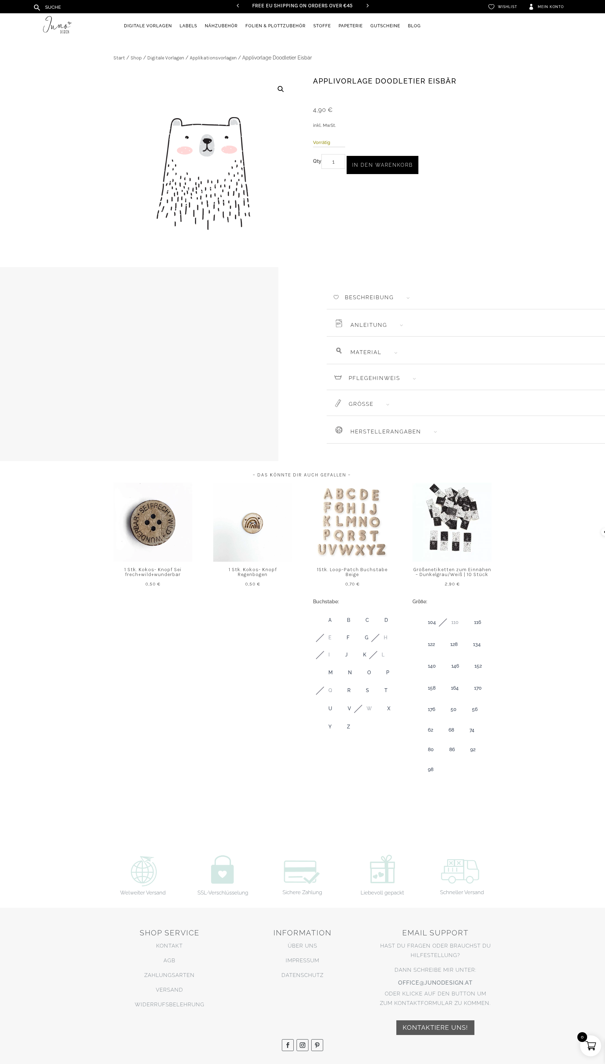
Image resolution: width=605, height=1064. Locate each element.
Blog (414, 25)
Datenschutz (302, 975)
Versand (169, 990)
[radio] (323, 620)
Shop (136, 58)
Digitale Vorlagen (148, 25)
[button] (280, 89)
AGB (169, 960)
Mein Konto (551, 7)
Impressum (302, 960)
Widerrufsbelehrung (169, 1004)
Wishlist (507, 7)
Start (119, 58)
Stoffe (322, 25)
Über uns (302, 946)
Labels (188, 25)
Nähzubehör (221, 25)
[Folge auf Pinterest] (317, 1045)
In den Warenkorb (382, 165)
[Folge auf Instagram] (302, 1045)
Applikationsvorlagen (213, 58)
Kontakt (169, 946)
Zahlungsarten (169, 975)
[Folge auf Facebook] (288, 1045)
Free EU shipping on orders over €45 (302, 5)
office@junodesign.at (435, 982)
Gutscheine (385, 25)
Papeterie (351, 25)
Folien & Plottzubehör (275, 25)
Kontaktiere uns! (435, 1027)
